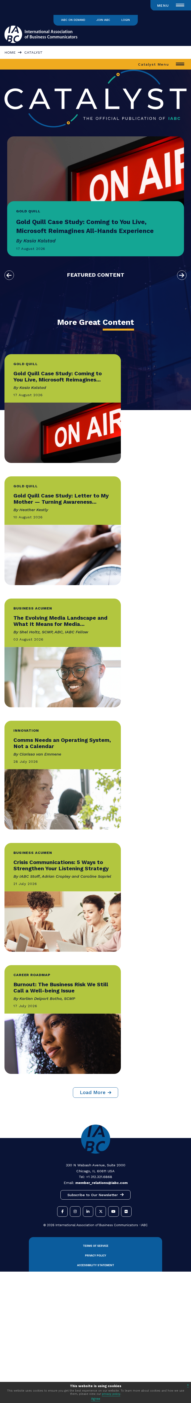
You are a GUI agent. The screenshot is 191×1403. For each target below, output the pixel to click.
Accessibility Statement (95, 1265)
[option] (95, 196)
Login (125, 20)
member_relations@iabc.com (101, 1183)
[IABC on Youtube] (113, 1211)
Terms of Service (95, 1246)
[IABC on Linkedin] (88, 1211)
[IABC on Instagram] (75, 1211)
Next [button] (182, 275)
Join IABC (103, 20)
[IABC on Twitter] (101, 1211)
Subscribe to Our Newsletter (92, 1195)
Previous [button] (9, 275)
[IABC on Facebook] (62, 1211)
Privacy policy (95, 1255)
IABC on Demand (73, 20)
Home (9, 52)
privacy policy (111, 1394)
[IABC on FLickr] (126, 1211)
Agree (95, 1399)
